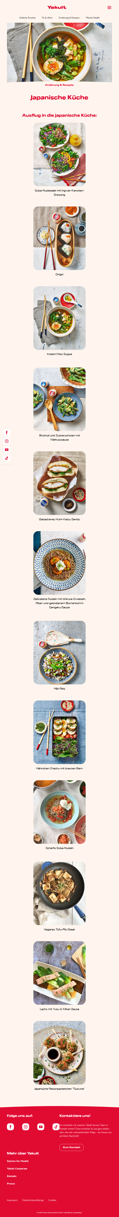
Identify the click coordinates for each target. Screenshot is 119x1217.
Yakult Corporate (17, 1168)
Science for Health (18, 1161)
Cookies (52, 1200)
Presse (11, 1183)
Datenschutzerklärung (32, 1200)
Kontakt (11, 1176)
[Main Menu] (109, 7)
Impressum (12, 1200)
